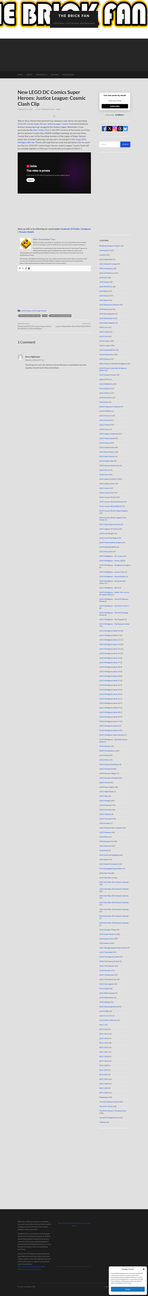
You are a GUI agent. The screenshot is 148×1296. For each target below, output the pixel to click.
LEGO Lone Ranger (106, 533)
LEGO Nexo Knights (106, 787)
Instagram (86, 229)
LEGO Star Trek (105, 873)
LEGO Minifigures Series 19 (109, 671)
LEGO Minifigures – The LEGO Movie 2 (113, 606)
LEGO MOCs (104, 760)
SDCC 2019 (103, 1061)
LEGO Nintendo (105, 805)
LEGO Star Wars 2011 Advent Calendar (114, 882)
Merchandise (68, 75)
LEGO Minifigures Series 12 (109, 640)
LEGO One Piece (105, 810)
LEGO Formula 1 (105, 416)
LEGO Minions (104, 746)
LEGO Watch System (107, 993)
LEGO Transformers (106, 975)
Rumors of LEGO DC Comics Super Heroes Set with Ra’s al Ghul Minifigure (34, 326)
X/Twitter (75, 229)
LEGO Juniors (104, 488)
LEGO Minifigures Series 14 (109, 649)
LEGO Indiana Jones (107, 484)
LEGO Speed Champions (108, 864)
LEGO (45, 315)
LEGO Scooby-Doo (106, 841)
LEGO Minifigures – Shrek (109, 588)
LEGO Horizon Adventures (109, 465)
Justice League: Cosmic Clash (30, 315)
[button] (144, 1269)
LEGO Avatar (104, 282)
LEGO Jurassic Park (106, 493)
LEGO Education (105, 397)
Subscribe (115, 106)
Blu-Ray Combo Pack (39, 130)
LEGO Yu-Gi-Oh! (105, 1016)
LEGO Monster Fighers (108, 773)
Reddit (31, 232)
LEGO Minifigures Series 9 (109, 730)
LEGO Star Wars (105, 878)
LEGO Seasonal (105, 846)
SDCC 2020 (103, 1065)
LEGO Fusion (104, 429)
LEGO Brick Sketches (107, 314)
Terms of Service (64, 1223)
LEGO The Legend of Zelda (109, 957)
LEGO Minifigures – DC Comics (111, 556)
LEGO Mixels (104, 755)
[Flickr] (29, 268)
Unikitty (102, 1122)
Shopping (102, 1097)
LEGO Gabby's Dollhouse (108, 434)
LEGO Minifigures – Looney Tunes (112, 572)
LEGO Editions (104, 393)
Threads (22, 232)
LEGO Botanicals (105, 309)
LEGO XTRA (104, 1011)
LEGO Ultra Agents (106, 984)
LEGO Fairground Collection (110, 407)
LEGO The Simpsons (107, 966)
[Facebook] (20, 268)
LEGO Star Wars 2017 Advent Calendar (114, 916)
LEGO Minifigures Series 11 (109, 635)
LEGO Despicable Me (107, 350)
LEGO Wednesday (106, 997)
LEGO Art (103, 277)
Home (20, 75)
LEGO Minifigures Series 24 (109, 694)
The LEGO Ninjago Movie (108, 1118)
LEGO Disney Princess (107, 375)
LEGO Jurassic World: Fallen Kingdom (113, 511)
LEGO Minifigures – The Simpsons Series (114, 624)
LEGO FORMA (105, 411)
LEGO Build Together (107, 323)
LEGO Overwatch (106, 819)
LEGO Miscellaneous (107, 751)
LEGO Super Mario (106, 939)
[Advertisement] (74, 55)
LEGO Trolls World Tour (108, 979)
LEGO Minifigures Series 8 (109, 726)
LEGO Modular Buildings (108, 764)
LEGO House (104, 470)
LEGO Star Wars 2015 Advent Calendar (114, 909)
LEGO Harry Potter (106, 452)
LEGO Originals (105, 814)
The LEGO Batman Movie (108, 1102)
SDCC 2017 (103, 1052)
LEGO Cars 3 (104, 327)
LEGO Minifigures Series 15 (109, 653)
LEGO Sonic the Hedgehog (109, 855)
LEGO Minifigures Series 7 (109, 721)
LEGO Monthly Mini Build (109, 778)
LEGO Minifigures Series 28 (109, 712)
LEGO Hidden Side (106, 461)
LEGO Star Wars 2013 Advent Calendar (114, 896)
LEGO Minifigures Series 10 (109, 631)
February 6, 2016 (25, 109)
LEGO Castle (104, 332)
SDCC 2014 (103, 1038)
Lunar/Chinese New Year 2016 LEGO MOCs (73, 325)
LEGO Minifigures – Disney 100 (111, 561)
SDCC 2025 (103, 1088)
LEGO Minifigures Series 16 (109, 658)
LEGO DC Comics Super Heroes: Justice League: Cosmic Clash (46, 124)
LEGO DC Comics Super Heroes (60, 315)
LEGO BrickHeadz (106, 318)
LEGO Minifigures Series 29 (109, 717)
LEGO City (103, 336)
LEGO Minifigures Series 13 (109, 644)
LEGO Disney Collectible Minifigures (113, 364)
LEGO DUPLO (104, 388)
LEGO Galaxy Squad (106, 438)
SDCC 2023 (103, 1079)
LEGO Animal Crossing (107, 264)
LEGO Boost (104, 300)
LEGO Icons (103, 475)
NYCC (101, 1025)
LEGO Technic (104, 943)
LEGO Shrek (103, 850)
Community (103, 250)
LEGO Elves (103, 402)
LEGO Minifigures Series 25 (109, 699)
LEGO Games (104, 443)
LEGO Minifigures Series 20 (109, 676)
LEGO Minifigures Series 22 (109, 685)
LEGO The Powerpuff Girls (109, 961)
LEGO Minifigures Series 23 (109, 690)
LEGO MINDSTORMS (107, 547)
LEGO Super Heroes (39, 311)
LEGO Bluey (103, 291)
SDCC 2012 (103, 1029)
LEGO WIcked (104, 1002)
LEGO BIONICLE (105, 286)
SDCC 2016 (103, 1047)
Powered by (109, 115)
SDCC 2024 (103, 1084)
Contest (102, 255)
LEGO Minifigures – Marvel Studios (112, 576)
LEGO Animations (106, 268)
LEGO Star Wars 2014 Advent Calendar (114, 902)
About (29, 75)
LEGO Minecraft (105, 551)
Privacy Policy (76, 1223)
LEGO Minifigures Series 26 (109, 703)
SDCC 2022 (103, 1074)
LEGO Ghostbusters (107, 447)
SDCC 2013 (103, 1034)
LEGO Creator (104, 345)
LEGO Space (104, 859)
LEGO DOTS (104, 379)
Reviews (54, 75)
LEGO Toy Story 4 (105, 970)
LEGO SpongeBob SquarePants (111, 868)
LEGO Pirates (104, 823)
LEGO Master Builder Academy (111, 542)
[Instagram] (26, 268)
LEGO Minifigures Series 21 (109, 680)
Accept (127, 1289)
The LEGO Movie (105, 1106)
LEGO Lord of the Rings (108, 538)
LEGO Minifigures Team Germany (111, 735)
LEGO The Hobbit (106, 952)
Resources (40, 75)
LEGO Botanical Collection (109, 305)
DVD (58, 130)
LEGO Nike (103, 796)
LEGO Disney (104, 359)
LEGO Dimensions (106, 354)
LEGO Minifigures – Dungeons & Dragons (114, 565)
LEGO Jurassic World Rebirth (110, 506)
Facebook (64, 229)
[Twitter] (23, 268)
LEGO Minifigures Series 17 (109, 662)
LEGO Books (104, 296)
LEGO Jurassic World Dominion (111, 502)
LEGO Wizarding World (108, 1007)
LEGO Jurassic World (107, 497)
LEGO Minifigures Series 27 (109, 708)
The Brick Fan (74, 16)
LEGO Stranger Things (107, 930)
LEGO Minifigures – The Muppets (111, 619)
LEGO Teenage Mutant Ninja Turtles (112, 948)
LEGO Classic (104, 341)
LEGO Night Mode (106, 791)
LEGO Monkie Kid (106, 769)
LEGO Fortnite (104, 420)
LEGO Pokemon (105, 832)
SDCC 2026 (103, 1093)
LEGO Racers (104, 837)
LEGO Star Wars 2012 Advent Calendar (114, 889)
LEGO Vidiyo (104, 988)
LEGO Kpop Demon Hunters (110, 524)
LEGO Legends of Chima (108, 529)
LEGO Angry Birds (106, 259)
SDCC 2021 (103, 1070)
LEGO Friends (104, 425)
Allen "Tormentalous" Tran (47, 109)
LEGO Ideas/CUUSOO (107, 479)
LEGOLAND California (107, 1020)
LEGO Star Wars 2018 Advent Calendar (114, 923)
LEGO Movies (27, 311)
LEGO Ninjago (104, 801)
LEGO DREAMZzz (106, 384)
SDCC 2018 (103, 1056)
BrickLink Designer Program (109, 246)
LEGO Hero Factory (106, 456)
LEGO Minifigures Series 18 (109, 667)
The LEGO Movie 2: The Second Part (112, 1111)
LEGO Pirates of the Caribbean (110, 828)
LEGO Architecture (106, 273)
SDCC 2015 (103, 1043)
